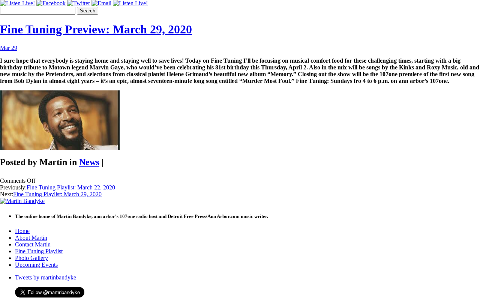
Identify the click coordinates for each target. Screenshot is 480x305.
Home (22, 231)
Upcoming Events (36, 264)
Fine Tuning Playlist (39, 251)
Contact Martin (33, 244)
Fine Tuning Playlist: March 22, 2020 (71, 187)
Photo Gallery (31, 258)
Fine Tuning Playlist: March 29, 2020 (57, 194)
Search (87, 11)
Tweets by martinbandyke (45, 277)
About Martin (31, 237)
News (89, 162)
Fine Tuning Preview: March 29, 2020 (96, 29)
